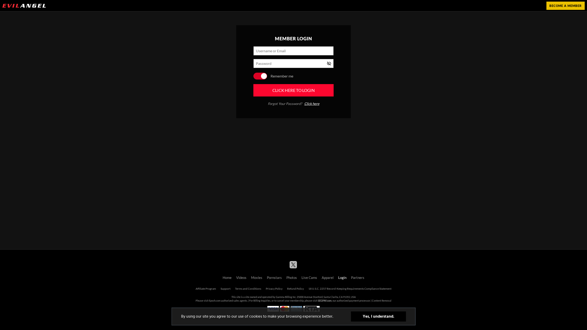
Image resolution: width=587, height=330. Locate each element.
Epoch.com (215, 300)
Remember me (282, 76)
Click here (311, 104)
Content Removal (381, 300)
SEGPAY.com (325, 300)
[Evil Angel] (24, 5)
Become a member (565, 5)
